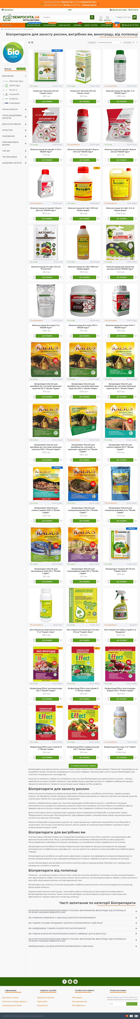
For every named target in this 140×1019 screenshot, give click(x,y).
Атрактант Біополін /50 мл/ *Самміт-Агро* (83, 92)
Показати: (127, 42)
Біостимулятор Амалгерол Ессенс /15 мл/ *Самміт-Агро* (83, 631)
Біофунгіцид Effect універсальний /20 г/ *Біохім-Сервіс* (83, 748)
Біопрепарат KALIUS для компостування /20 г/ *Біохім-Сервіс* (120, 447)
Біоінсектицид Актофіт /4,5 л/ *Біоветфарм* (120, 209)
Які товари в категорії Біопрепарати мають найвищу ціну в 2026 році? (67, 934)
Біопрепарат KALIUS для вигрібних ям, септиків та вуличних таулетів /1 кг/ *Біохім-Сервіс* (83, 448)
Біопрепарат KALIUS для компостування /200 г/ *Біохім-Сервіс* (46, 510)
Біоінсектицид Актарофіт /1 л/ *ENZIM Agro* (120, 92)
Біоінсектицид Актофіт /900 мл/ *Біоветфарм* (83, 268)
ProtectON (58, 262)
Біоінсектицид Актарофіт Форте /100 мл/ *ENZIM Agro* (83, 150)
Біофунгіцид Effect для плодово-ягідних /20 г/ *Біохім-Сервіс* (120, 689)
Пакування (8, 136)
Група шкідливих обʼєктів (12, 116)
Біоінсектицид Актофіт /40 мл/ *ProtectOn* (45, 268)
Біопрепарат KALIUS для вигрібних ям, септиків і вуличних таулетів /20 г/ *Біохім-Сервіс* (46, 386)
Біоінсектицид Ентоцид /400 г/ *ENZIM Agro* (120, 326)
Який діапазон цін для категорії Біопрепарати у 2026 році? (61, 946)
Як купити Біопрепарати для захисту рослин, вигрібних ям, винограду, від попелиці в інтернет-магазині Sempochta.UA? (77, 911)
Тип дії (6, 151)
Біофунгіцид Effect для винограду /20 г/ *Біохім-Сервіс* (46, 689)
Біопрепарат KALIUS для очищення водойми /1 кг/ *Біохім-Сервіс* (120, 510)
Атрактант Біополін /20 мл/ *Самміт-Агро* (46, 92)
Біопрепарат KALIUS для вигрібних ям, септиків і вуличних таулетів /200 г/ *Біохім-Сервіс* (83, 386)
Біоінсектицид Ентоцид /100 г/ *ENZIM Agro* (83, 326)
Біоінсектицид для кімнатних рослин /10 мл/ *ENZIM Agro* (120, 268)
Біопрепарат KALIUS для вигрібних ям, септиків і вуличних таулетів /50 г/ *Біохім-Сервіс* (120, 386)
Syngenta (133, 625)
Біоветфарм (95, 203)
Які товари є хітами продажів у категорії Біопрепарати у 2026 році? (65, 923)
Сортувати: (92, 42)
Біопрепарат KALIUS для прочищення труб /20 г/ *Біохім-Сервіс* (46, 571)
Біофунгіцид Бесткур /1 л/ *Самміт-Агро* (120, 748)
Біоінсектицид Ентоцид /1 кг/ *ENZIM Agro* (46, 326)
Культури (7, 130)
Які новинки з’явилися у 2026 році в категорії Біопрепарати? (62, 918)
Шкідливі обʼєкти (12, 163)
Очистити (21, 69)
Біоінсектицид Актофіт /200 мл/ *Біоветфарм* (83, 209)
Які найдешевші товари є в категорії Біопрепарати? (57, 928)
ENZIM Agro (132, 86)
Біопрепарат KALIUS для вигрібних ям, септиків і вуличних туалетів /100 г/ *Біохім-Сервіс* (46, 447)
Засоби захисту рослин (13, 29)
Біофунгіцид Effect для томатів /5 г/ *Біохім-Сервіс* (46, 748)
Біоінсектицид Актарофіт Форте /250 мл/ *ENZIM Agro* (46, 209)
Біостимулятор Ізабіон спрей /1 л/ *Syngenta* (120, 631)
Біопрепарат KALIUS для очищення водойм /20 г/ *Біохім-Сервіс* (83, 510)
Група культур (10, 109)
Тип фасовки (9, 157)
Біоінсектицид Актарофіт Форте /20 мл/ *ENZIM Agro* (120, 150)
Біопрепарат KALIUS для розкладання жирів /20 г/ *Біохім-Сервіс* (83, 571)
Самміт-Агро (57, 86)
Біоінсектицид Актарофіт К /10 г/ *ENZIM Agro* (45, 150)
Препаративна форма (10, 143)
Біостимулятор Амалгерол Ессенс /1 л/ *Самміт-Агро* (46, 631)
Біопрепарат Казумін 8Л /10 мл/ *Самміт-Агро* (120, 570)
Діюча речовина (11, 124)
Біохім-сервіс (57, 379)
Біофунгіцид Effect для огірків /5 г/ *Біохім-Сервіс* (83, 689)
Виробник (8, 76)
